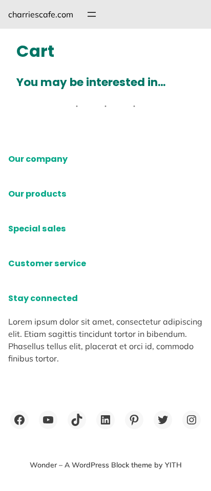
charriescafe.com (40, 14)
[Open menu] (92, 14)
